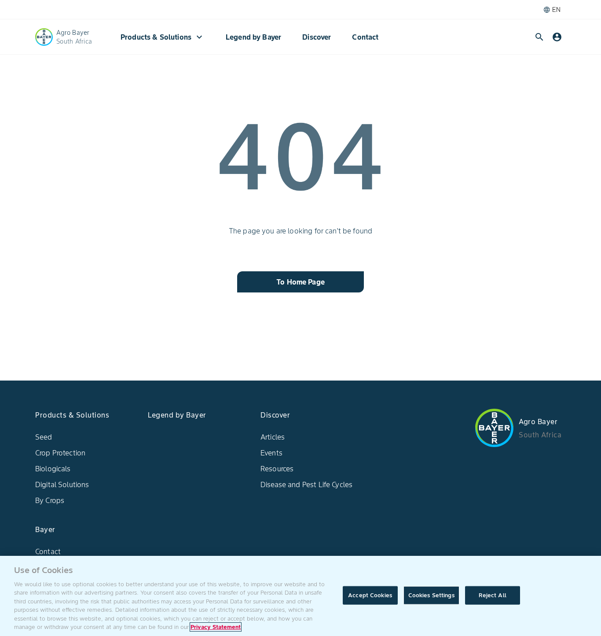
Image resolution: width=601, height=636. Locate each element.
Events (271, 452)
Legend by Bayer (253, 37)
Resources (276, 468)
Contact (365, 37)
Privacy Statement (216, 627)
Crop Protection (60, 452)
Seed (43, 437)
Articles (272, 437)
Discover (316, 37)
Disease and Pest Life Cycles (306, 484)
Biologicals (53, 468)
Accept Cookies (370, 595)
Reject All (492, 595)
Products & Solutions (163, 37)
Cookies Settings (431, 595)
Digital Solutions (62, 484)
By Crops (49, 500)
